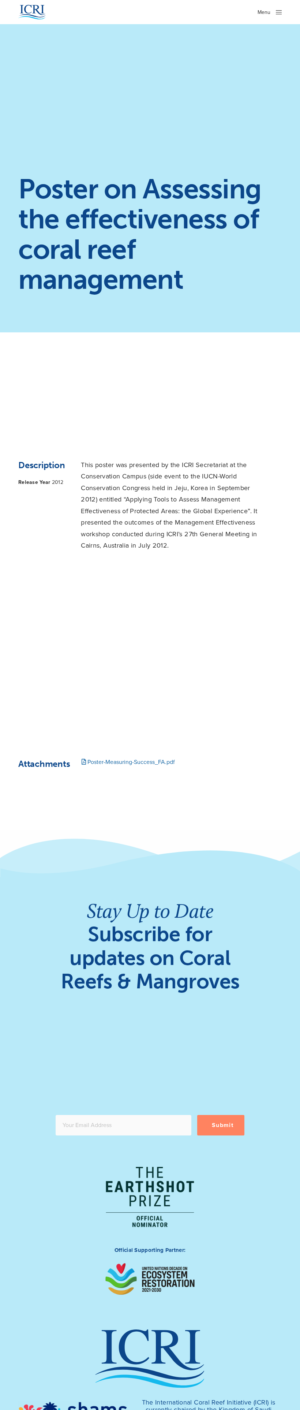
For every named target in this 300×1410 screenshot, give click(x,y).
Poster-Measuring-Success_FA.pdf (130, 762)
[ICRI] (32, 12)
